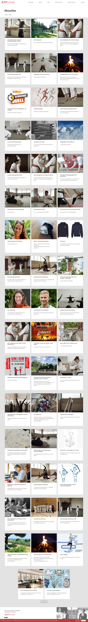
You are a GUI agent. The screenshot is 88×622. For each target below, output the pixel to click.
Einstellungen (78, 620)
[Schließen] (86, 620)
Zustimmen (83, 620)
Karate (6, 14)
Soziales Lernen (11, 610)
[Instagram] (5, 617)
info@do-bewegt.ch (7, 611)
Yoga (10, 14)
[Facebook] (6, 617)
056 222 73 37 (13, 611)
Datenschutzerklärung (54, 620)
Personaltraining (17, 610)
